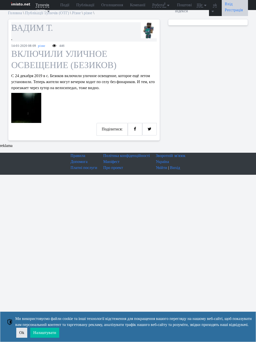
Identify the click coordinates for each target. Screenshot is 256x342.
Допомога (79, 161)
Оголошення (112, 5)
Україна (162, 161)
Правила (77, 155)
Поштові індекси (183, 8)
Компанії (137, 5)
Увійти (161, 167)
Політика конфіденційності (126, 155)
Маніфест (111, 161)
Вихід (175, 167)
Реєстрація (234, 10)
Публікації (85, 5)
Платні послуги (83, 167)
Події (64, 5)
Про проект (113, 167)
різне (41, 46)
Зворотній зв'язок (171, 155)
